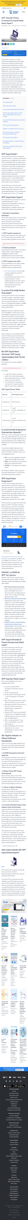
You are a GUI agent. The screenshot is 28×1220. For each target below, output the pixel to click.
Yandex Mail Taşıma (14, 1135)
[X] (5, 44)
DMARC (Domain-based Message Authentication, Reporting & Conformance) (15, 624)
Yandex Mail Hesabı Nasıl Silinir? (5, 1003)
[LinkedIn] (8, 44)
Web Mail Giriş (7, 8)
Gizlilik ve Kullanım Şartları (14, 1215)
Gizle (12, 98)
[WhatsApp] (11, 44)
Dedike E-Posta (14, 1102)
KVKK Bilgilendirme (14, 1212)
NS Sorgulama (14, 1197)
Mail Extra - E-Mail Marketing (14, 1127)
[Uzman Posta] (14, 12)
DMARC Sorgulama (14, 1195)
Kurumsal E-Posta (14, 1095)
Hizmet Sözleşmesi (14, 1210)
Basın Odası (14, 1183)
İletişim (14, 1217)
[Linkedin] (17, 1081)
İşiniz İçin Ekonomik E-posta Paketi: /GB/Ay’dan (14, 1069)
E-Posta (14, 1091)
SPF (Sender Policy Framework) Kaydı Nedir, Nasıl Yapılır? (13, 21)
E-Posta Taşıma (14, 1142)
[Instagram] (9, 1081)
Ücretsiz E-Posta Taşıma (14, 1133)
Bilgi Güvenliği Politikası (14, 1181)
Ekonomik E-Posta (14, 1093)
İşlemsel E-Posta (14, 1125)
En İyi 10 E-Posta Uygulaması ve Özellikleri (23, 931)
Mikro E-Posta (14, 1097)
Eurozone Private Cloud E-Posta (14, 1099)
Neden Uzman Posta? (14, 1179)
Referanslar (14, 1170)
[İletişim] (24, 8)
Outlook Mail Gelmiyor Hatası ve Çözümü (14, 1004)
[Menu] (3, 12)
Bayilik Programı (14, 1168)
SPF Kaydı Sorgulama (11, 271)
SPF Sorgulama (14, 1189)
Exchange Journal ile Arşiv (14, 1110)
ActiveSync (14, 1106)
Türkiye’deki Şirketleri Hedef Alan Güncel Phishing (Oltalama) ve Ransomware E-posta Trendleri (14, 1047)
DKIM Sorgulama (14, 1193)
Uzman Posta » (5, 25)
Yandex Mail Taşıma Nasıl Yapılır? (23, 967)
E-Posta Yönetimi (14, 1144)
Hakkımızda (14, 1177)
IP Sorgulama (14, 1199)
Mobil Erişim (14, 1104)
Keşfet (18, 5)
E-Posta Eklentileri (14, 1137)
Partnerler (14, 1172)
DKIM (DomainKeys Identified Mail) (15, 598)
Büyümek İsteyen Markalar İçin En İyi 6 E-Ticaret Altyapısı (4, 970)
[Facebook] (3, 44)
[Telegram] (13, 44)
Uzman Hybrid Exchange (14, 1108)
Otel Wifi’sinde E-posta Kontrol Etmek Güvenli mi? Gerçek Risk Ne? (5, 934)
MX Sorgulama (14, 1191)
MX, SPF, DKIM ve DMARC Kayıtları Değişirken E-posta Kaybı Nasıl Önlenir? (22, 1007)
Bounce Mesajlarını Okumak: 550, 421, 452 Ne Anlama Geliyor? (13, 933)
